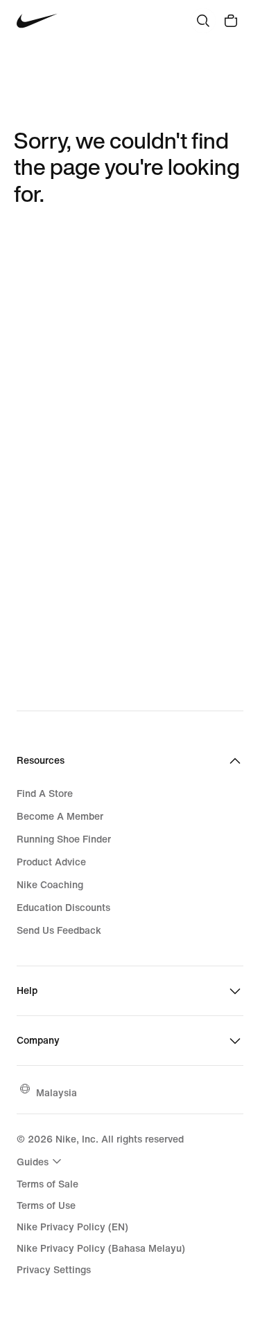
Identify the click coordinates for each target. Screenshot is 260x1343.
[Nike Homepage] (37, 21)
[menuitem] (41, 1161)
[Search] (203, 20)
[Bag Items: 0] (230, 20)
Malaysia (56, 1092)
